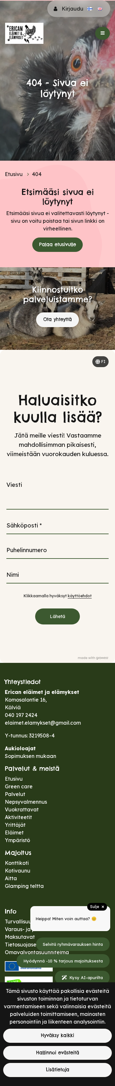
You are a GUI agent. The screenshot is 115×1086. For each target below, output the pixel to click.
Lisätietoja (57, 1070)
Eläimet (14, 832)
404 (37, 174)
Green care (19, 786)
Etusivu (14, 174)
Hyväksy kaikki (57, 1035)
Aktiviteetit (18, 817)
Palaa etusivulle (57, 244)
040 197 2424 (21, 715)
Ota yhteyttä (57, 319)
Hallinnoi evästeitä (57, 1053)
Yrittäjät (15, 825)
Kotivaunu (17, 870)
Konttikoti (17, 863)
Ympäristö (17, 840)
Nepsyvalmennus (26, 802)
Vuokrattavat (22, 809)
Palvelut (15, 794)
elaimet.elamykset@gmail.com (43, 723)
